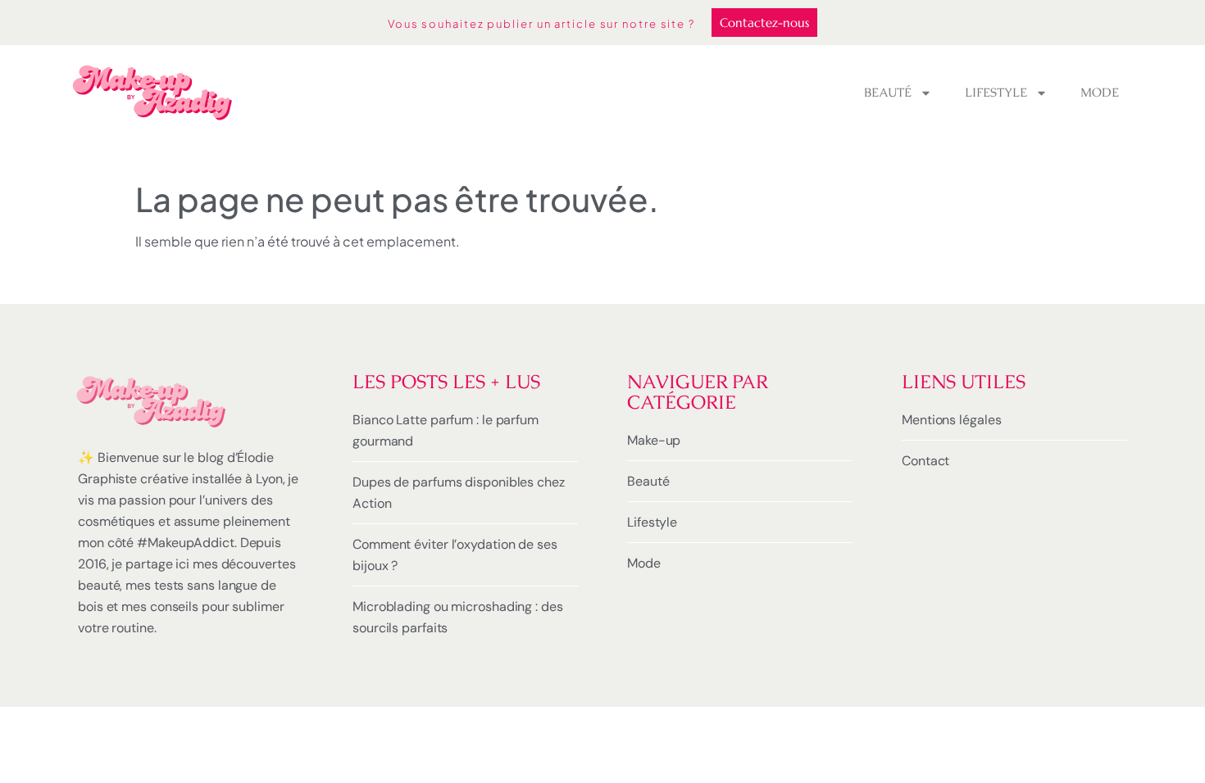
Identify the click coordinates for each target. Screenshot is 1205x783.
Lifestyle (996, 92)
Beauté (888, 92)
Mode (1099, 92)
